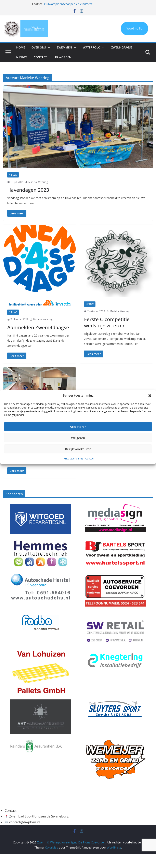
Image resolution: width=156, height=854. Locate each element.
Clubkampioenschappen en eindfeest (68, 4)
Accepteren (78, 427)
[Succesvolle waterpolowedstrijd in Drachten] (39, 387)
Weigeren (78, 438)
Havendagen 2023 (28, 189)
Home (20, 47)
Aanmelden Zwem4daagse (38, 327)
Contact (89, 458)
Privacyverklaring (73, 458)
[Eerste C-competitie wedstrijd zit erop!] (116, 261)
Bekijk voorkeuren (78, 449)
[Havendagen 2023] (78, 126)
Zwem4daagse (121, 47)
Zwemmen (64, 47)
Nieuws (21, 57)
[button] (150, 396)
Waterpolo (91, 47)
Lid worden (62, 57)
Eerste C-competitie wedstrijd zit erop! (107, 322)
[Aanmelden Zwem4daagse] (39, 265)
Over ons (38, 47)
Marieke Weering (38, 182)
